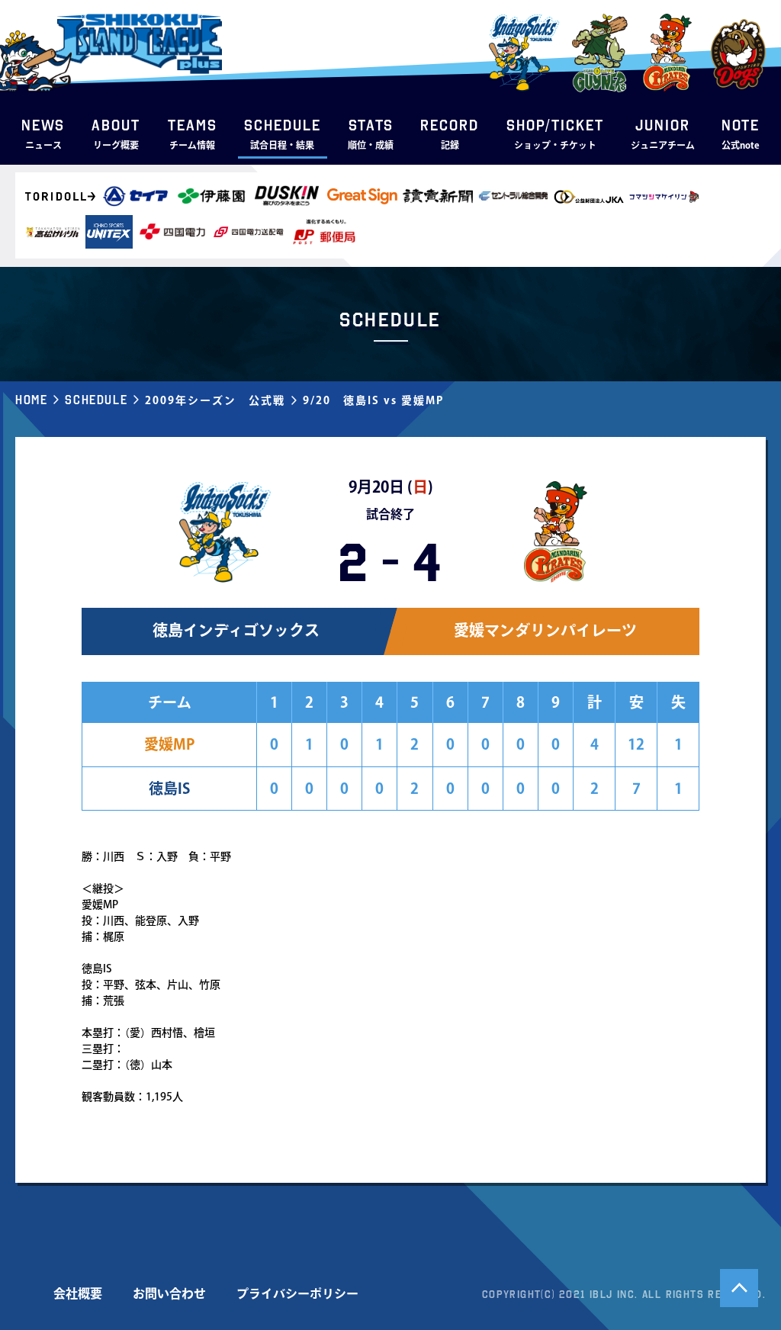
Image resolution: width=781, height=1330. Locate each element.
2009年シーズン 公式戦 (215, 400)
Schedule (96, 399)
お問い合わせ (169, 1293)
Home (31, 399)
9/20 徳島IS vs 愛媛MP (373, 400)
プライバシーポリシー (297, 1293)
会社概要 (77, 1293)
